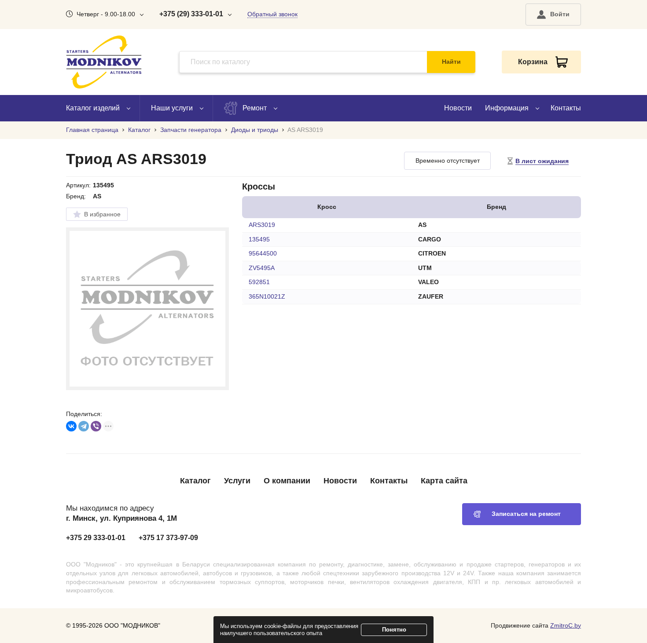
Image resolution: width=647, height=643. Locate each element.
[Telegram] (83, 426)
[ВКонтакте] (71, 426)
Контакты (566, 108)
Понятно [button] (394, 629)
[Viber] (96, 426)
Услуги (237, 480)
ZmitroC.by (565, 625)
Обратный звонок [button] (272, 14)
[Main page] (104, 62)
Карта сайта (444, 480)
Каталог (195, 480)
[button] (553, 15)
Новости (458, 108)
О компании (287, 480)
